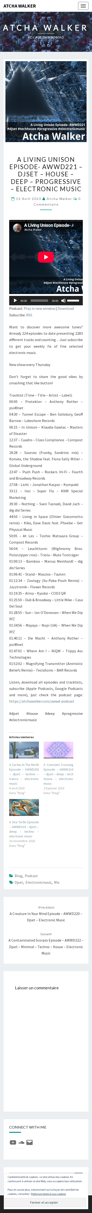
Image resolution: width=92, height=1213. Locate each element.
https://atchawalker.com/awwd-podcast (41, 701)
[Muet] (63, 300)
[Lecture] (15, 300)
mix (56, 882)
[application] (46, 300)
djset (19, 882)
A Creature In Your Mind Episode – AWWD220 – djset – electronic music (46, 913)
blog (18, 875)
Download (66, 308)
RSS (29, 315)
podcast (31, 875)
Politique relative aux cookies (48, 1194)
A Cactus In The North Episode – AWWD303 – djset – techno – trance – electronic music (24, 774)
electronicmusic (38, 882)
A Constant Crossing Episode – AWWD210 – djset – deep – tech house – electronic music (58, 774)
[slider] (73, 300)
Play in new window (39, 308)
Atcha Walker (20, 6)
